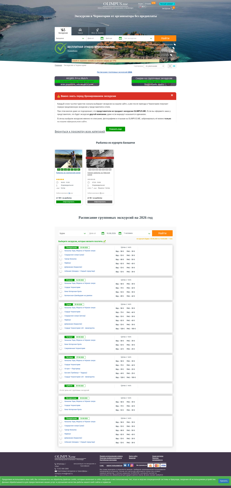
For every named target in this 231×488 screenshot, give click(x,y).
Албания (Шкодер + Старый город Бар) (79, 271)
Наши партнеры (157, 456)
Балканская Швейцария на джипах (78, 295)
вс (79, 169)
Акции (140, 4)
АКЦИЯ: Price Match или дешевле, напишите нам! (77, 81)
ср (65, 169)
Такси (80, 33)
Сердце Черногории (72, 287)
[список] (174, 66)
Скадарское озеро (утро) (74, 255)
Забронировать (68, 202)
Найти (165, 38)
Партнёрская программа (108, 460)
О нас (102, 466)
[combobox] (70, 38)
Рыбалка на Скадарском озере (68, 173)
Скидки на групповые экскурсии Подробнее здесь (154, 81)
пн (59, 169)
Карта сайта (133, 456)
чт (69, 169)
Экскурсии (63, 33)
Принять (224, 481)
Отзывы (150, 4)
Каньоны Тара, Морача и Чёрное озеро (79, 251)
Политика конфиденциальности (111, 458)
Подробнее (72, 51)
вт (62, 169)
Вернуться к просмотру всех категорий (80, 131)
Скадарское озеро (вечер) (74, 316)
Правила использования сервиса (111, 456)
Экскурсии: (168, 8)
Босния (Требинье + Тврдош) (75, 373)
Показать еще (115, 129)
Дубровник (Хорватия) (73, 267)
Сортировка (138, 66)
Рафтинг (67, 263)
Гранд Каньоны (70, 259)
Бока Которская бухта (73, 291)
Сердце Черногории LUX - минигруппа (79, 328)
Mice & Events (97, 33)
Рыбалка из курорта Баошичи (115, 142)
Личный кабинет (166, 4)
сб (75, 169)
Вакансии (132, 458)
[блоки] (170, 66)
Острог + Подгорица (72, 369)
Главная (58, 65)
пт (72, 169)
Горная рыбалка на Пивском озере (98, 174)
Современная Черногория (74, 348)
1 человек (128, 233)
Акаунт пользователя (114, 466)
